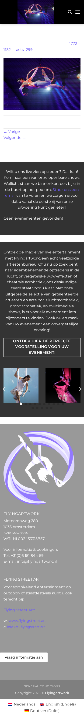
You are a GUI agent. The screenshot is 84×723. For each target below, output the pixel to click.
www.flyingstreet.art (27, 620)
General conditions (42, 686)
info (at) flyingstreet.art (26, 627)
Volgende (15, 137)
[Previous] (4, 389)
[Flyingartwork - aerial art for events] (35, 12)
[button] (70, 12)
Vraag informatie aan (24, 657)
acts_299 (24, 49)
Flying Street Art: (19, 610)
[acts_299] (42, 83)
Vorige (12, 132)
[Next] (79, 389)
